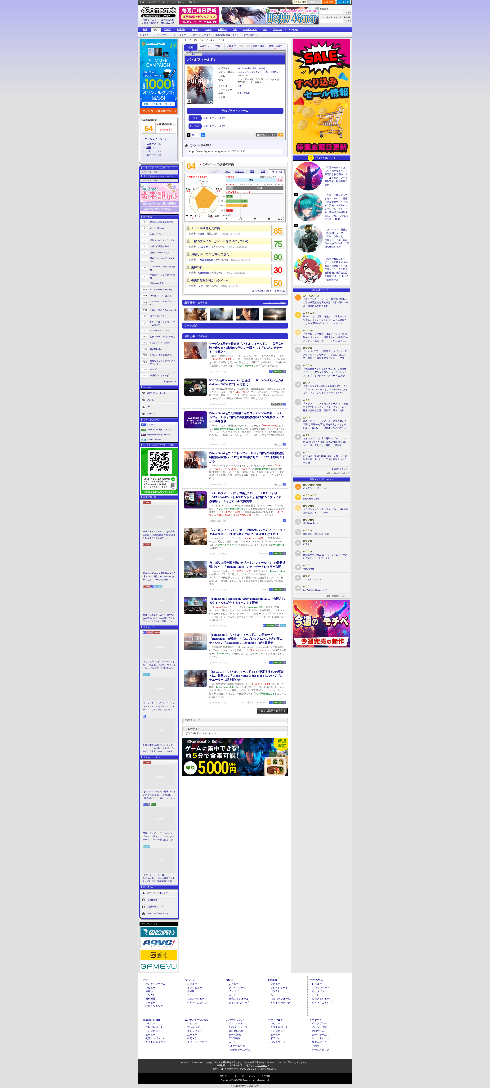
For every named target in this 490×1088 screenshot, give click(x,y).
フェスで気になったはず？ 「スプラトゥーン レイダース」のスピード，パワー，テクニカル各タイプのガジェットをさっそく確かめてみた (159, 706)
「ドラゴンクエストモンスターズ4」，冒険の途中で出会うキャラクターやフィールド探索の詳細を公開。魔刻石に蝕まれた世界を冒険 (325, 407)
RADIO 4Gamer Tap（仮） (162, 289)
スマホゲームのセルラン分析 (162, 268)
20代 (227, 171)
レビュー (144, 35)
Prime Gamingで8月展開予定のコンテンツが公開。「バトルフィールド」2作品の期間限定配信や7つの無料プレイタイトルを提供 (246, 417)
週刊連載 (150, 998)
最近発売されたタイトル (227, 35)
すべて (277, 172)
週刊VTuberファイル (159, 252)
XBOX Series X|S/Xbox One (159, 429)
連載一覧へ (171, 381)
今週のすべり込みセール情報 (162, 276)
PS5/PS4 (181, 29)
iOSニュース (236, 1023)
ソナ (200, 285)
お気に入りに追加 (267, 135)
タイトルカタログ (197, 1002)
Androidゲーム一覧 (239, 1049)
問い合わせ (194, 2)
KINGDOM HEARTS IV (315, 590)
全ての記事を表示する (273, 710)
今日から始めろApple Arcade (163, 310)
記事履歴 (328, 2)
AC (265, 29)
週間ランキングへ (341, 469)
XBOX (167, 29)
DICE (266, 72)
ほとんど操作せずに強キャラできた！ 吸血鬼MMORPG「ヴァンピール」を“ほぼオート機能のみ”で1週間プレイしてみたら (159, 664)
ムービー (206, 35)
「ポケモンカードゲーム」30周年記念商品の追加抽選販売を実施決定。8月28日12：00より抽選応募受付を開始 (325, 302)
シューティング (320, 1038)
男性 (252, 171)
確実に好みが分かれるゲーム (210, 280)
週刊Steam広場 (157, 283)
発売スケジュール (197, 998)
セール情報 (235, 1034)
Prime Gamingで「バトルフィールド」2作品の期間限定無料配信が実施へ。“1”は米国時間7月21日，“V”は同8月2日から (246, 457)
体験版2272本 (168, 22)
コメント (195, 135)
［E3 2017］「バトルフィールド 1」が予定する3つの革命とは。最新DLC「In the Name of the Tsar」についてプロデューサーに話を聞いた (246, 675)
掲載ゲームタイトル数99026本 (158, 20)
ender (201, 233)
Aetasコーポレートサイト (159, 913)
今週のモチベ (156, 234)
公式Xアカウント (157, 2)
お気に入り (314, 2)
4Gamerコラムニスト (160, 330)
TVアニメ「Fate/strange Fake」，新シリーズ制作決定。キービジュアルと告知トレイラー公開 (325, 459)
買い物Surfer (156, 349)
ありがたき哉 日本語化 (161, 355)
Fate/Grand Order (311, 498)
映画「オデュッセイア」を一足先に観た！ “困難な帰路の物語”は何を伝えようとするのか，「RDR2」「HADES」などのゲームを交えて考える (159, 535)
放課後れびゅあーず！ (160, 375)
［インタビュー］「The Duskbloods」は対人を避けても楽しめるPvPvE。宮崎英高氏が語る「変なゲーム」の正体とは (159, 878)
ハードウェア (250, 29)
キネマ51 (154, 369)
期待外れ (197, 267)
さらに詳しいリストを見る (268, 291)
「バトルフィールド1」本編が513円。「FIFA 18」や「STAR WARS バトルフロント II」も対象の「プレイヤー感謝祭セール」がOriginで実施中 (246, 497)
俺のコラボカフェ (158, 316)
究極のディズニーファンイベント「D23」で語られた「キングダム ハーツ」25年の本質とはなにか (159, 836)
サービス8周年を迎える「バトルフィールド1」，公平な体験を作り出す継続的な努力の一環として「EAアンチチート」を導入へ (246, 347)
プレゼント (152, 399)
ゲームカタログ (251, 35)
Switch (195, 29)
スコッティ (204, 246)
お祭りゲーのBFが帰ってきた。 (211, 254)
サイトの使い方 (177, 2)
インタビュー (179, 35)
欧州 (240, 93)
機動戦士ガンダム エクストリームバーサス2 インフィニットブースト (325, 556)
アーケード (315, 1019)
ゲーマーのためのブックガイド (162, 303)
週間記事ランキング (156, 393)
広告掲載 (265, 1076)
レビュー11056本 (150, 22)
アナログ (277, 29)
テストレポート (279, 1027)
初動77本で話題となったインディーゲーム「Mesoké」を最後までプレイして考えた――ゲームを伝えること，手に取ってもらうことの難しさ (159, 748)
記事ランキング (154, 1006)
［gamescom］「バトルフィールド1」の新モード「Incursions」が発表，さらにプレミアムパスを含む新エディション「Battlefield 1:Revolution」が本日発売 (246, 638)
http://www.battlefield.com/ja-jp (252, 68)
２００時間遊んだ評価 (205, 228)
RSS (142, 2)
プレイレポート (161, 35)
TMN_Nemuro (205, 259)
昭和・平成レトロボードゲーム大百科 (162, 323)
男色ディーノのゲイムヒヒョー (162, 260)
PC (155, 30)
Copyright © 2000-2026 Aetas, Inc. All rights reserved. (245, 1080)
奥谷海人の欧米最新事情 (161, 222)
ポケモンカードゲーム (314, 488)
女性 (263, 171)
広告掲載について (155, 906)
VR (235, 29)
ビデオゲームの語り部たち (162, 336)
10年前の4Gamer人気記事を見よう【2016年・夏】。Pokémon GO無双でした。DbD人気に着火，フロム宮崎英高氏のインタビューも (159, 576)
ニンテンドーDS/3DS (196, 1019)
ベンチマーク (277, 1042)
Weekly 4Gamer (157, 228)
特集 (148, 147)
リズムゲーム (319, 1042)
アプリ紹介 (235, 1038)
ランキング (343, 2)
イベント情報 (319, 1027)
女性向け (222, 29)
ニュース (151, 143)
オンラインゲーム (155, 983)
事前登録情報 (236, 1030)
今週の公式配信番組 (159, 246)
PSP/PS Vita (316, 980)
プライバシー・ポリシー (246, 1076)
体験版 (194, 35)
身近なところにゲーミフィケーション (162, 362)
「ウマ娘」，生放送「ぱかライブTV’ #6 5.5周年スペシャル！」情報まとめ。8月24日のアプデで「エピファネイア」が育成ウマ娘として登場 (325, 338)
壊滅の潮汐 (308, 568)
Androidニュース (238, 1027)
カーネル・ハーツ (312, 579)
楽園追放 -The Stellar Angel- (316, 533)
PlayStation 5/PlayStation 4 (158, 434)
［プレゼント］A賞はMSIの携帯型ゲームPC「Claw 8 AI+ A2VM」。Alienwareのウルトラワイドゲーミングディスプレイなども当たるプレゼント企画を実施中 (325, 390)
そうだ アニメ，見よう (161, 295)
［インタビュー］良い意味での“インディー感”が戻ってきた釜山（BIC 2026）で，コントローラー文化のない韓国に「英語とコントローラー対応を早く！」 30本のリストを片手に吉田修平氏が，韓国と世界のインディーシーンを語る (159, 794)
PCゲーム (150, 424)
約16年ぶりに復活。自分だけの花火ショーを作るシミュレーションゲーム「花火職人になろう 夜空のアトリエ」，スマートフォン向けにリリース (325, 320)
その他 (315, 1045)
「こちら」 (262, 1065)
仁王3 (306, 544)
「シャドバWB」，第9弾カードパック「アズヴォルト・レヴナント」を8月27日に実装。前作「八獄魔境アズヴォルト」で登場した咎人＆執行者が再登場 (325, 355)
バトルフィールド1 (214, 118)
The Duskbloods (310, 523)
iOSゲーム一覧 (237, 1045)
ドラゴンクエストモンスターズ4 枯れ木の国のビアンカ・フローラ (325, 511)
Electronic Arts (244, 72)
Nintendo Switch (153, 439)
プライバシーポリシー (157, 892)
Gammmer (203, 272)
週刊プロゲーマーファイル (162, 240)
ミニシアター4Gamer (160, 343)
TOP (145, 29)
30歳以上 (239, 171)
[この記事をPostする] (188, 135)
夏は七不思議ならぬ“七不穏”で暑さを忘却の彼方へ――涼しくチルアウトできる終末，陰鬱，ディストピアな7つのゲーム (159, 618)
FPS (240, 85)
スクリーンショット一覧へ (274, 303)
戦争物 (246, 93)
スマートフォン (235, 1019)
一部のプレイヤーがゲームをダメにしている (220, 241)
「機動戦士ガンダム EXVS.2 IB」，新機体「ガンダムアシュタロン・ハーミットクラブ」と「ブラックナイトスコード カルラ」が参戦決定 (325, 372)
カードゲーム (319, 1034)
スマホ (208, 29)
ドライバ (151, 413)
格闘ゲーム (318, 1030)
